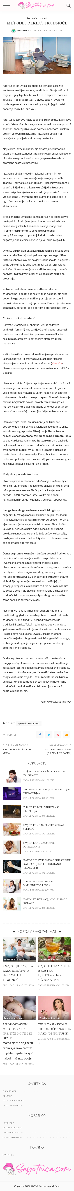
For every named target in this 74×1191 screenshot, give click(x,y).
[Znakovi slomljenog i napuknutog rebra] (12, 886)
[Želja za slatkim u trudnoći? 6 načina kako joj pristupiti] (54, 1008)
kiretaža (57, 363)
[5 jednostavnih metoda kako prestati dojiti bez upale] (19, 1008)
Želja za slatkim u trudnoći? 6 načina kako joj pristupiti (54, 1028)
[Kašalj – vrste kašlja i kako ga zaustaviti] (12, 776)
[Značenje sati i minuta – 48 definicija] (12, 811)
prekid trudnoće (29, 723)
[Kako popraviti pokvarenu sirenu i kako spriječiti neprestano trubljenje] (12, 866)
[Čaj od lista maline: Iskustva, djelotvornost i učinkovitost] (54, 949)
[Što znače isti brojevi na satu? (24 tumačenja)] (12, 793)
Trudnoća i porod (37, 18)
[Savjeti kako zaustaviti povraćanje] (12, 847)
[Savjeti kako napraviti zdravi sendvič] (12, 829)
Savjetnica (23, 31)
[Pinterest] (57, 734)
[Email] (66, 734)
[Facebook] (39, 734)
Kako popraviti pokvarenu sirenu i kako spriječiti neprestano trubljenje (47, 864)
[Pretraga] (67, 5)
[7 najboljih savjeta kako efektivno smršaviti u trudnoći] (19, 949)
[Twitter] (48, 734)
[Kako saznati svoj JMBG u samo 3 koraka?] (12, 903)
